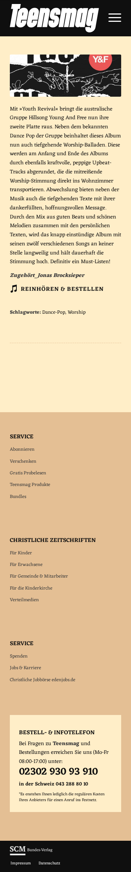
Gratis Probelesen (28, 473)
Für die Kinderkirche (31, 588)
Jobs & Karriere (25, 668)
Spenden (19, 656)
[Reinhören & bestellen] (13, 288)
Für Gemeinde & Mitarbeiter (39, 576)
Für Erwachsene (26, 564)
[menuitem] (111, 18)
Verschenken (23, 461)
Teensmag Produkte (30, 485)
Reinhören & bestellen (62, 289)
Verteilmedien (24, 600)
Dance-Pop (53, 312)
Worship (77, 312)
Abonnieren (22, 449)
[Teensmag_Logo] (54, 18)
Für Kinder (21, 553)
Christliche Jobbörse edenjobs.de (42, 680)
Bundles (18, 497)
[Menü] (111, 18)
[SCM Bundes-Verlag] (31, 854)
